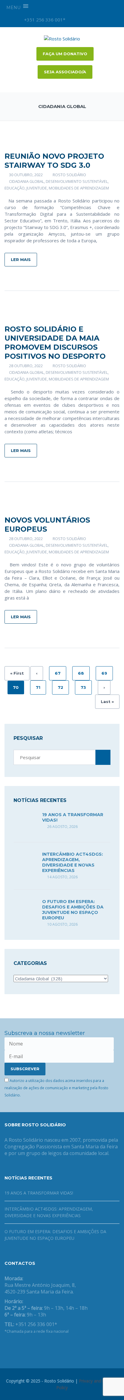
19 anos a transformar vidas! (39, 1193)
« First (17, 673)
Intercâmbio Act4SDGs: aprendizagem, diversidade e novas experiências (72, 862)
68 (81, 673)
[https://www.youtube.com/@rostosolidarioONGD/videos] (25, 1347)
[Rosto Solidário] (62, 38)
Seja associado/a (65, 71)
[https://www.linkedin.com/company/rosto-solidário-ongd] (16, 1347)
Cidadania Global (26, 181)
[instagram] (74, 19)
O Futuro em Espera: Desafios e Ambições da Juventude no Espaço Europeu (73, 910)
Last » (107, 701)
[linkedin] (104, 19)
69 (104, 673)
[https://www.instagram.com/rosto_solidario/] (35, 1347)
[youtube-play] (94, 19)
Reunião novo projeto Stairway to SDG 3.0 (54, 161)
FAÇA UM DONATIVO (65, 53)
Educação (15, 188)
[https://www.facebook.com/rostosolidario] (6, 1347)
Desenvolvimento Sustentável (77, 181)
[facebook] (84, 19)
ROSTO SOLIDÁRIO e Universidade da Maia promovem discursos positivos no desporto (55, 343)
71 (38, 687)
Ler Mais (21, 259)
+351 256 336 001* (44, 20)
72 (60, 687)
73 (83, 687)
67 (57, 673)
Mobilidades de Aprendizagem (79, 188)
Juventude (36, 188)
